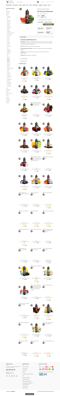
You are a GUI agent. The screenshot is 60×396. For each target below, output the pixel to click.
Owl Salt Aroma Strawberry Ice (48, 186)
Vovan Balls (8, 84)
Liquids (7, 95)
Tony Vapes (8, 75)
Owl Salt (8, 60)
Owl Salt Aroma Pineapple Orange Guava (24, 316)
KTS (7, 54)
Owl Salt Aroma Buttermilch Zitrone (36, 78)
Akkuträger (8, 11)
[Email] (14, 376)
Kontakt (23, 372)
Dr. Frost (8, 39)
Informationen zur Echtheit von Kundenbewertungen (27, 384)
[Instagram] (9, 376)
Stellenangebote (25, 386)
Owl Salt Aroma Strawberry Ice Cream (24, 242)
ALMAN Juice (9, 20)
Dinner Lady (8, 35)
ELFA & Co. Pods (9, 93)
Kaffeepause (9, 50)
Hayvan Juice (9, 46)
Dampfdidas (9, 31)
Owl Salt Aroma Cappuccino (48, 150)
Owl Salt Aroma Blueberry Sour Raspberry (36, 278)
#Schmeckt (8, 17)
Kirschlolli (8, 53)
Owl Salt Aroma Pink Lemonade (36, 353)
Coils (7, 88)
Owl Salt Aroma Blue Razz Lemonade (24, 353)
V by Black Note (9, 79)
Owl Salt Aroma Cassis (24, 96)
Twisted (8, 77)
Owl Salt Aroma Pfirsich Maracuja (48, 134)
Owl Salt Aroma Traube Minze (36, 241)
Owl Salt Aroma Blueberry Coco (48, 353)
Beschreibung (23, 37)
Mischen (7, 97)
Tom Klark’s (8, 73)
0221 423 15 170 (10, 369)
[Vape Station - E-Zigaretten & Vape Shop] (10, 2)
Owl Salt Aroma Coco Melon (36, 186)
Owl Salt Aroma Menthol (48, 169)
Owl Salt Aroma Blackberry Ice (24, 186)
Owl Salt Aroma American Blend (24, 150)
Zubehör (7, 102)
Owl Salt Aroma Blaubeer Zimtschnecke (48, 261)
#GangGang (9, 16)
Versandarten (24, 370)
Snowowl (8, 65)
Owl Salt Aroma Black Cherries (36, 134)
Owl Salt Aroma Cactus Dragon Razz (36, 169)
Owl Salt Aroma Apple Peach (48, 96)
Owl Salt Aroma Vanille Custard (48, 278)
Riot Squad (8, 62)
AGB (23, 375)
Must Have (8, 58)
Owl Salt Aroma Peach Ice (24, 78)
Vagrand (8, 80)
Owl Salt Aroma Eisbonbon (48, 297)
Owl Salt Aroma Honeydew (36, 223)
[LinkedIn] (17, 376)
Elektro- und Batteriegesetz (26, 381)
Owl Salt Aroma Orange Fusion (36, 260)
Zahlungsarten (24, 368)
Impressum (52, 391)
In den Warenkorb (48, 24)
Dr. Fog (8, 38)
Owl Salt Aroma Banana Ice (24, 223)
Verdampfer (8, 100)
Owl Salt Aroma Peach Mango (48, 223)
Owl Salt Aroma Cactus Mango (24, 134)
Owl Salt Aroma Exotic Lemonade (36, 150)
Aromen (7, 14)
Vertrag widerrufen (25, 366)
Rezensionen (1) (24, 61)
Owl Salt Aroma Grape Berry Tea (24, 169)
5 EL (7, 19)
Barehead (8, 24)
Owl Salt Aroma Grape (48, 78)
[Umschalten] (38, 20)
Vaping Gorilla (9, 83)
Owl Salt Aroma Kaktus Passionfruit (24, 115)
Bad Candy (8, 23)
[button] (50, 2)
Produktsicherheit (24, 58)
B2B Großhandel (25, 387)
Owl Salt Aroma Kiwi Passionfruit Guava (48, 316)
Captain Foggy (9, 27)
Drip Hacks (8, 42)
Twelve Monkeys (9, 76)
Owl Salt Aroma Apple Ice (24, 297)
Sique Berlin (8, 64)
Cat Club (8, 28)
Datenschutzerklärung (26, 377)
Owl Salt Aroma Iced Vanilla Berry (36, 96)
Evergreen (8, 43)
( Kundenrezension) (44, 13)
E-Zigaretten (26, 44)
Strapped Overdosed (10, 68)
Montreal (8, 57)
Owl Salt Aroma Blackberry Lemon (24, 278)
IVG (7, 47)
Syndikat (8, 69)
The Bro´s (8, 72)
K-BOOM (8, 49)
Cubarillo (8, 30)
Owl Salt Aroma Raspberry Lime (24, 260)
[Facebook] (7, 376)
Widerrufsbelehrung (25, 379)
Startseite (39, 9)
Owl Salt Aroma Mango (48, 241)
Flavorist (8, 45)
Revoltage (8, 61)
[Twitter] (12, 376)
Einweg (7, 91)
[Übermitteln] (38, 2)
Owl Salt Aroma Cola (36, 315)
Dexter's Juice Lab (9, 34)
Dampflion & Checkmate (10, 32)
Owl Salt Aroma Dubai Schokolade (36, 297)
